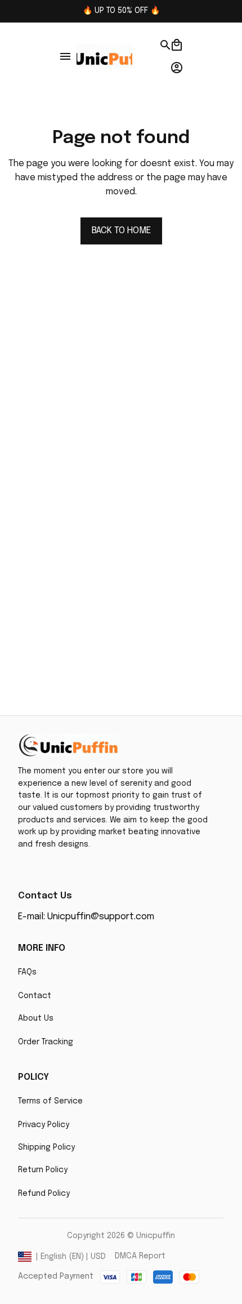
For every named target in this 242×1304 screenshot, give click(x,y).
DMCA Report (140, 1256)
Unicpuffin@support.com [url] (100, 917)
